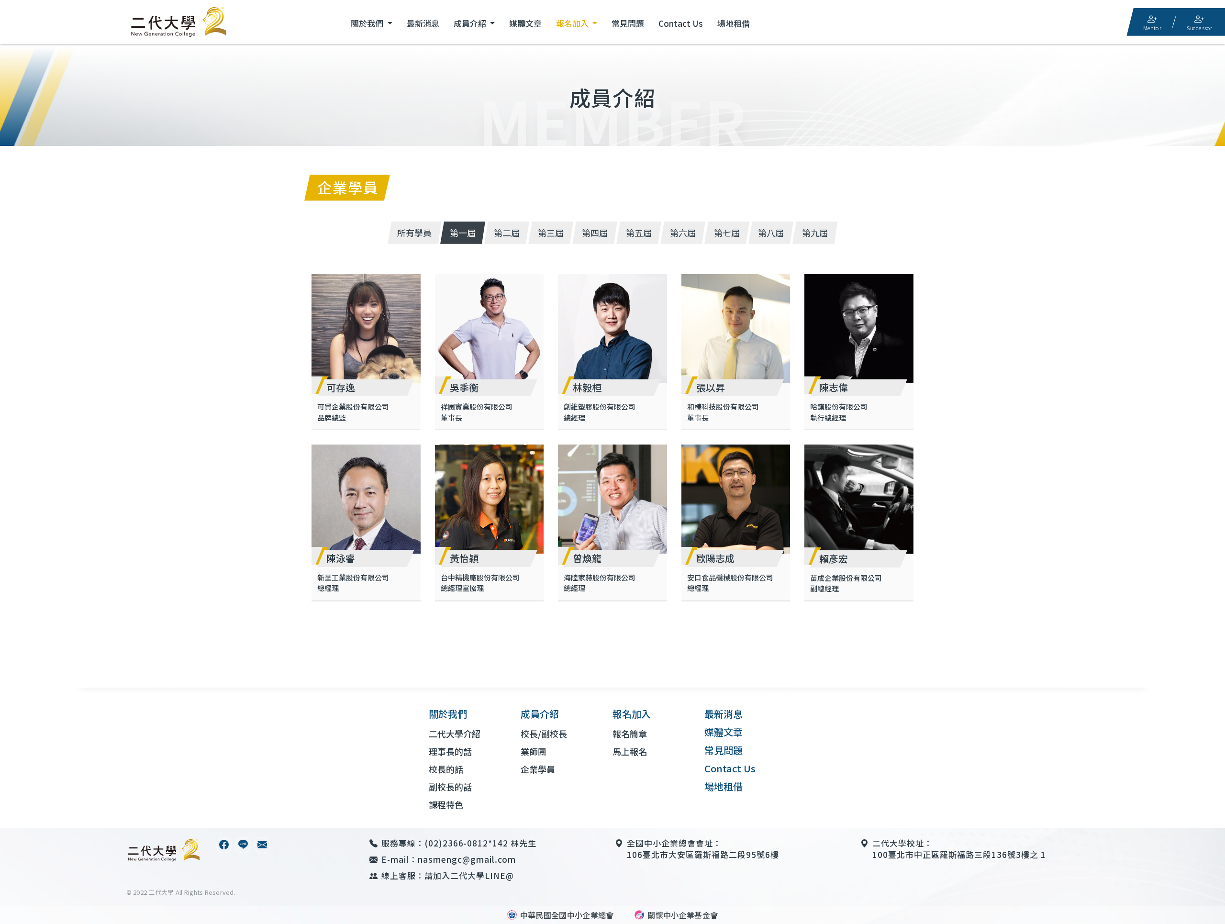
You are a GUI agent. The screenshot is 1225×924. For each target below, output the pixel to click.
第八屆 (771, 232)
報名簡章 (629, 733)
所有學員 (414, 232)
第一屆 (463, 232)
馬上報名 (629, 751)
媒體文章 (525, 23)
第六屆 (683, 232)
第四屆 (595, 232)
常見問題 (628, 23)
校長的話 (446, 769)
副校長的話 (450, 786)
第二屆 (507, 232)
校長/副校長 (544, 733)
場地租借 (733, 23)
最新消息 (423, 23)
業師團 (533, 751)
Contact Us (680, 23)
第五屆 (639, 232)
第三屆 (551, 232)
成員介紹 (471, 23)
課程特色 (446, 804)
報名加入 (573, 23)
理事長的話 (450, 751)
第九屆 (815, 232)
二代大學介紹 (454, 733)
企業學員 (538, 769)
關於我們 (368, 23)
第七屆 (727, 232)
